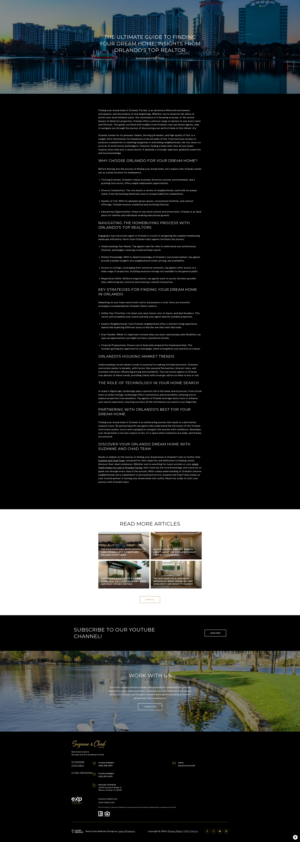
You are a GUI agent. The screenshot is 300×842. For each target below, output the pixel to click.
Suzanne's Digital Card (107, 799)
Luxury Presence (126, 831)
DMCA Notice (191, 831)
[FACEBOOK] (207, 831)
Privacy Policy (175, 831)
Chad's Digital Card (106, 802)
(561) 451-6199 (105, 776)
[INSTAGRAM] (213, 831)
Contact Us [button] (150, 707)
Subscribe (215, 633)
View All (150, 600)
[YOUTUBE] (220, 831)
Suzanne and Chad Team (111, 460)
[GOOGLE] (226, 831)
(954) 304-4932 (105, 765)
